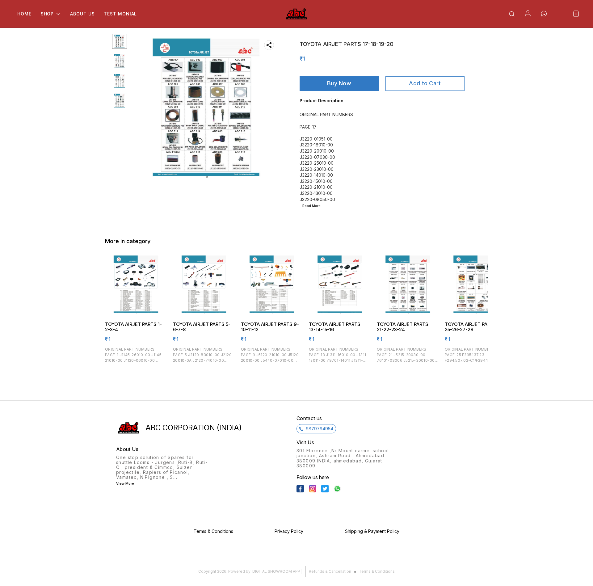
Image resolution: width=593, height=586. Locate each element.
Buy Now (339, 83)
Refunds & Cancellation (330, 571)
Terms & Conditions (377, 571)
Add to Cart (425, 83)
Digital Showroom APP (276, 571)
